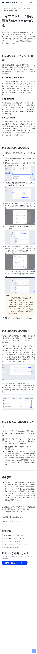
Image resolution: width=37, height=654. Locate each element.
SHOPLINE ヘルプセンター (2, 9)
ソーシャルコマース (15, 8)
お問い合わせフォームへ (14, 563)
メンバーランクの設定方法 (12, 541)
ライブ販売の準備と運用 (10, 10)
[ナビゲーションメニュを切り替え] (34, 3)
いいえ (16, 521)
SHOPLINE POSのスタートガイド (14, 538)
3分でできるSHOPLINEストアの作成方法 (17, 544)
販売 (7, 8)
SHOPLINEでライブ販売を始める (14, 535)
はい (7, 521)
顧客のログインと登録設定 (12, 547)
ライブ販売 (27, 8)
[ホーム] (12, 3)
